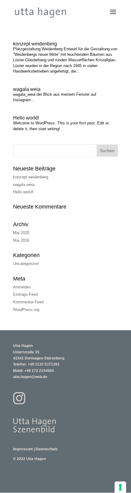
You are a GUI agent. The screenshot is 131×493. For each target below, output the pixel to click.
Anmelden (22, 287)
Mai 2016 (21, 240)
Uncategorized (25, 263)
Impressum (23, 449)
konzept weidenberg (35, 43)
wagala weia (27, 89)
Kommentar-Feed (28, 302)
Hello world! (26, 117)
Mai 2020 (21, 232)
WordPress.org (26, 309)
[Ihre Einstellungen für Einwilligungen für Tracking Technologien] (120, 487)
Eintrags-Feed (25, 294)
